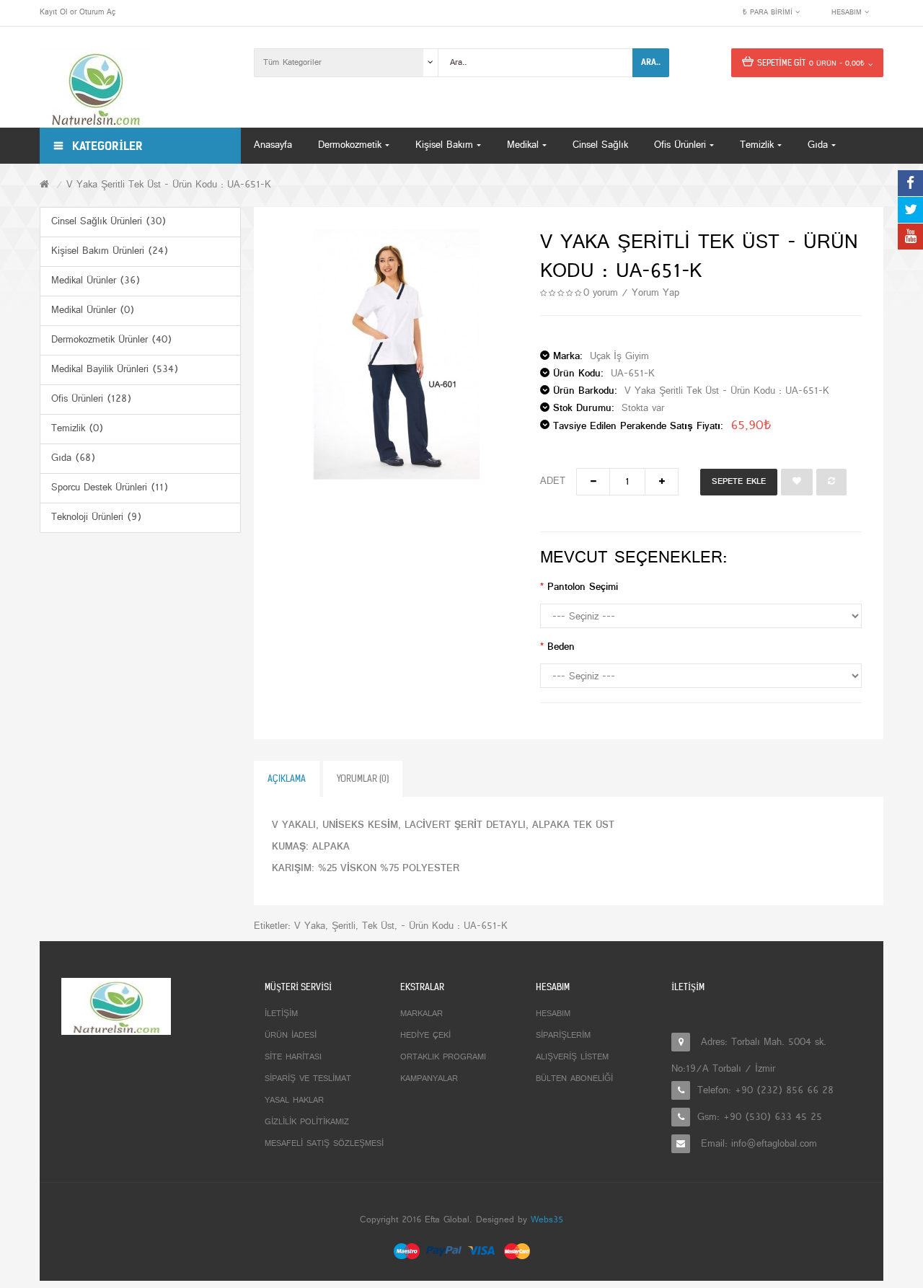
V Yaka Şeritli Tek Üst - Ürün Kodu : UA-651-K (168, 185)
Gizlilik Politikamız (307, 1122)
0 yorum (600, 293)
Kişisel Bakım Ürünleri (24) (109, 251)
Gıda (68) (73, 458)
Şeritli (343, 926)
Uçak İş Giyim (619, 356)
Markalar (421, 1014)
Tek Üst (378, 926)
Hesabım (553, 1014)
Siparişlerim (563, 1035)
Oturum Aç (97, 12)
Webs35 (547, 1220)
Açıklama (287, 778)
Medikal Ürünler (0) (92, 310)
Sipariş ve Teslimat (308, 1079)
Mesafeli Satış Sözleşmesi (324, 1144)
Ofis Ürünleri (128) (91, 399)
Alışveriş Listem (572, 1057)
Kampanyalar (429, 1079)
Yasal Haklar (294, 1100)
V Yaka (309, 926)
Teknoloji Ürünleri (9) (96, 517)
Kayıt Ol (53, 12)
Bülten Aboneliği (574, 1079)
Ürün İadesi (291, 1035)
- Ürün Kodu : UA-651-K (454, 926)
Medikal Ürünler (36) (95, 281)
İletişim (281, 1014)
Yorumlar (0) (363, 778)
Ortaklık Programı (443, 1057)
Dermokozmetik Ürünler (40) (111, 340)
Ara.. (651, 62)
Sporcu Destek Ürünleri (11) (109, 488)
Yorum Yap (655, 293)
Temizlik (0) (77, 428)
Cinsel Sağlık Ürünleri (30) (108, 221)
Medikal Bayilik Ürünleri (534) (114, 369)
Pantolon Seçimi (582, 587)
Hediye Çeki (425, 1035)
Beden (561, 647)
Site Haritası (293, 1057)
